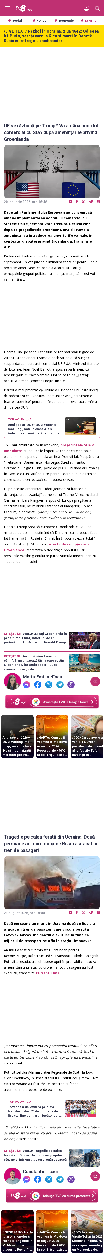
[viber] (98, 201)
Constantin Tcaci (40, 1171)
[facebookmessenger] (70, 201)
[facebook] (77, 201)
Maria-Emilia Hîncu (42, 677)
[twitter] (83, 201)
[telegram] (91, 201)
